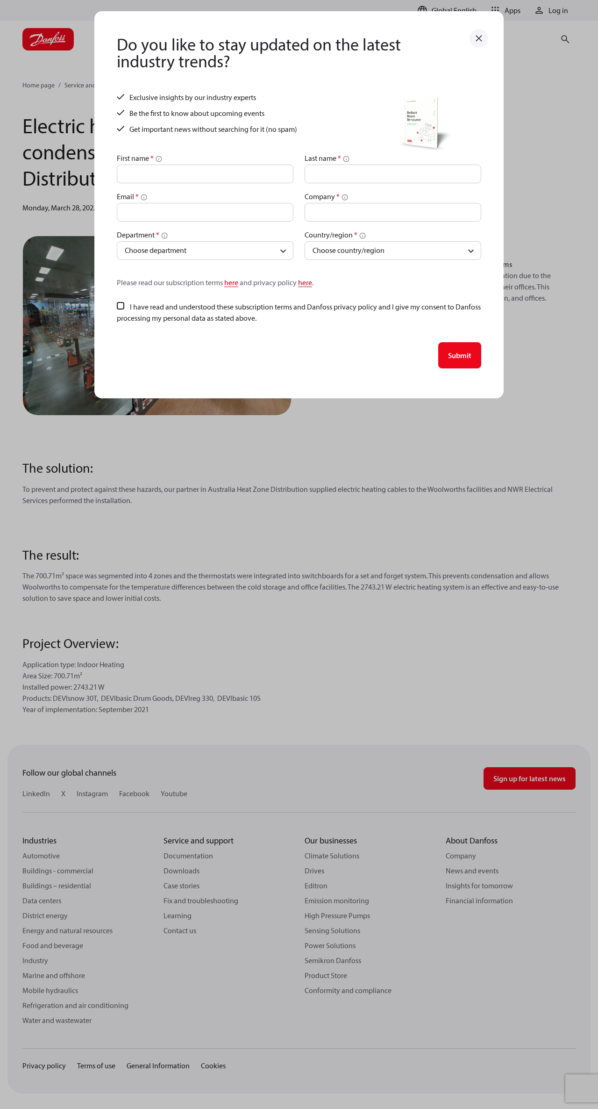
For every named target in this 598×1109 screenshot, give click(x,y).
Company (322, 196)
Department (138, 234)
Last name (323, 158)
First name (135, 158)
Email (128, 196)
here (231, 282)
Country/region (331, 234)
